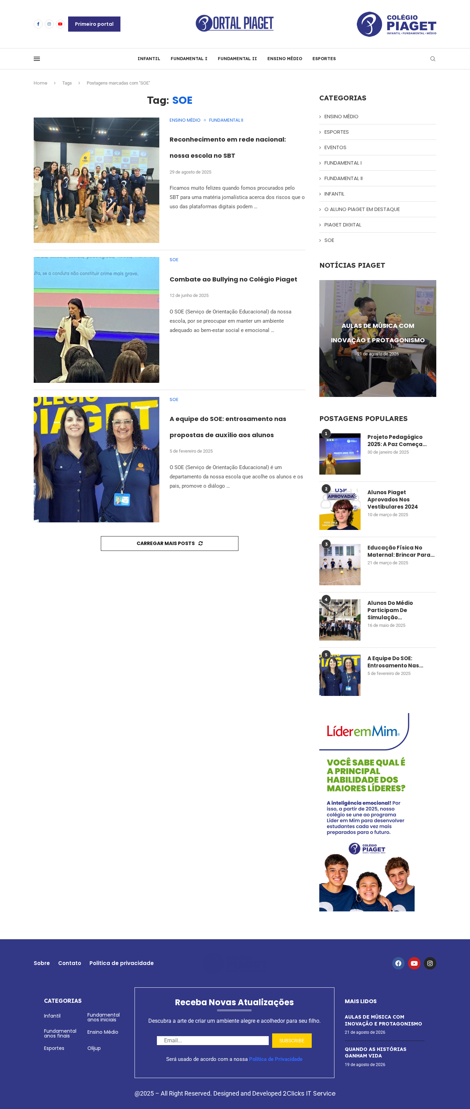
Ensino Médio (102, 1032)
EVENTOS (335, 147)
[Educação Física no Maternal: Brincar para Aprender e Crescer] (340, 564)
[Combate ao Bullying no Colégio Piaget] (96, 319)
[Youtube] (60, 24)
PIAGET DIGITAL (342, 224)
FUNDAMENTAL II (237, 58)
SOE (329, 240)
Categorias (63, 1000)
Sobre (42, 963)
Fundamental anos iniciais (103, 1017)
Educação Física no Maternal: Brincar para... (401, 551)
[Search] (432, 59)
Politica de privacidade (121, 963)
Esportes (54, 1048)
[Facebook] (38, 24)
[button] (325, 338)
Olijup (94, 1048)
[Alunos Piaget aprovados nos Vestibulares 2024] (340, 509)
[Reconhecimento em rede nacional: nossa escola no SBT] (96, 180)
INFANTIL (149, 58)
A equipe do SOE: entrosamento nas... (395, 662)
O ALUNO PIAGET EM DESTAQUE (362, 209)
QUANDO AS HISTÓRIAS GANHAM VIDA (375, 1052)
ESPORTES (324, 58)
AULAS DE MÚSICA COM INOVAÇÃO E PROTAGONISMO (383, 1020)
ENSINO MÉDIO (284, 58)
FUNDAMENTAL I (189, 58)
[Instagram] (49, 24)
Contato (69, 963)
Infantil (52, 1015)
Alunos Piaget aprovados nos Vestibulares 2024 (392, 499)
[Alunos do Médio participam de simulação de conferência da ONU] (340, 620)
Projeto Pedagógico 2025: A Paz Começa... (397, 440)
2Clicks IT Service (309, 1093)
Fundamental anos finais (60, 1033)
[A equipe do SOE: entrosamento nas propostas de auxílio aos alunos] (96, 459)
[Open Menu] (37, 59)
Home (40, 83)
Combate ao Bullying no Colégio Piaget (233, 279)
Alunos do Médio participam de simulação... (390, 610)
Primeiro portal (94, 24)
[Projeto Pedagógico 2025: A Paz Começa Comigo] (340, 454)
